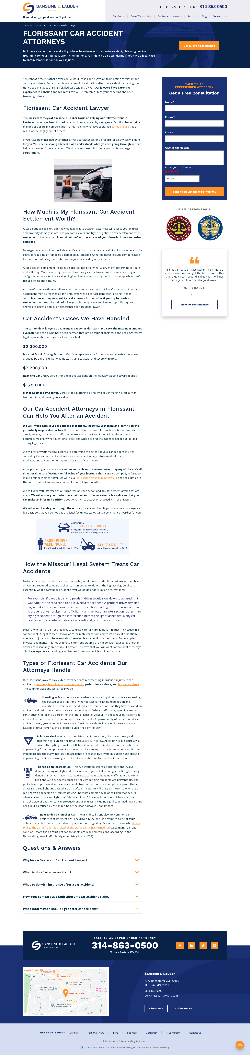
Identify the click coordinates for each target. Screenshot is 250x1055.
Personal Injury (96, 1032)
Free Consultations (191, 7)
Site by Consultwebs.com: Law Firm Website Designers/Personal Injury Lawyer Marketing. (127, 1047)
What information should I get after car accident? (60, 909)
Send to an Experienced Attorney (194, 191)
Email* (169, 132)
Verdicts (74, 1032)
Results (192, 16)
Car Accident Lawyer (169, 16)
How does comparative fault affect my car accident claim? (66, 897)
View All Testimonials (194, 304)
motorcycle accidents (49, 684)
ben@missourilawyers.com (161, 995)
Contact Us (219, 16)
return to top (240, 1045)
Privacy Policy (173, 1032)
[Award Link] (179, 228)
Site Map (132, 1032)
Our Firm (118, 16)
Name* (169, 102)
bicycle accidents (128, 684)
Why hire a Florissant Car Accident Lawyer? (55, 860)
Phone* (170, 117)
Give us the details (177, 147)
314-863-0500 (125, 945)
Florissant (38, 25)
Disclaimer (151, 1032)
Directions (156, 1008)
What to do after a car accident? (47, 872)
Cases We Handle (140, 16)
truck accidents (74, 684)
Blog (204, 16)
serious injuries (121, 126)
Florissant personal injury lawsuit (96, 478)
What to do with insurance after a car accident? (59, 884)
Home (26, 25)
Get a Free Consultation (199, 45)
